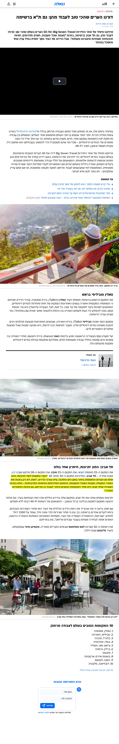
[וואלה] (59, 3)
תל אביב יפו (108, 670)
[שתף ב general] (8, 4)
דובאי (81, 472)
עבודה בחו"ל (85, 670)
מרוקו (15, 472)
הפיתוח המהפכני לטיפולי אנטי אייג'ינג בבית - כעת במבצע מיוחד (75, 198)
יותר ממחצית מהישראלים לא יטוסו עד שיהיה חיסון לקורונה (79, 193)
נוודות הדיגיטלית (26, 131)
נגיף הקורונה (96, 670)
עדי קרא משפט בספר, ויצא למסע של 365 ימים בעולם (81, 184)
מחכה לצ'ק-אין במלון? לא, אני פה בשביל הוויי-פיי (83, 189)
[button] (104, 4)
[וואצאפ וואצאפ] (14, 3)
